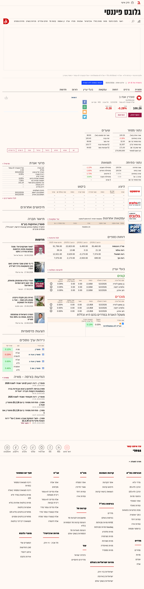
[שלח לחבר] (85, 112)
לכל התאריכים (10, 198)
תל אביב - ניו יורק (51, 543)
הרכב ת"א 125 (134, 491)
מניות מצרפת (107, 541)
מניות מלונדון (107, 531)
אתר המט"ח (81, 482)
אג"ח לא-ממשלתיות (98, 75)
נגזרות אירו (135, 524)
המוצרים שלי (25, 543)
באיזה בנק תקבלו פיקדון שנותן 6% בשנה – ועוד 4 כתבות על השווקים (22, 300)
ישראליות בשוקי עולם (104, 581)
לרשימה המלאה (55, 270)
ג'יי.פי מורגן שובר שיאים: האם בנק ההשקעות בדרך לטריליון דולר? (20, 266)
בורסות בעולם (107, 518)
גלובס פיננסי (122, 12)
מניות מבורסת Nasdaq (103, 527)
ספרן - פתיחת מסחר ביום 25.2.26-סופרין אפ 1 (23, 411)
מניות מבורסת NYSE (104, 522)
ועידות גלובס (25, 556)
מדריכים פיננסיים (78, 559)
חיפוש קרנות (107, 487)
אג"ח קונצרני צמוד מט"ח (48, 516)
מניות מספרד (107, 550)
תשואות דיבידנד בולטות (21, 521)
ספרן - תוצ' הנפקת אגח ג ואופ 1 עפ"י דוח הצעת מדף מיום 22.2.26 (25, 419)
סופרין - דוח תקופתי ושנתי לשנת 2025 (26, 397)
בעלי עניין (88, 89)
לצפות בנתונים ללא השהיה (92, 83)
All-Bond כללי (111, 75)
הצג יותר (25, 423)
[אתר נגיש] (6, 21)
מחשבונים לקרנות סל (77, 518)
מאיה (6, 378)
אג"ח (138, 564)
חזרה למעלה (135, 461)
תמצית (138, 89)
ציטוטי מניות (135, 496)
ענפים (138, 559)
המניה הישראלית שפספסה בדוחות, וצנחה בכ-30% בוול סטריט (21, 317)
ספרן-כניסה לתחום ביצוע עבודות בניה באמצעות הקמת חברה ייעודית (26, 390)
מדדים (110, 513)
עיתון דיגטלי (26, 552)
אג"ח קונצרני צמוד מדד (48, 512)
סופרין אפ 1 (35, 368)
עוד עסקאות (54, 219)
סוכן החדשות (25, 547)
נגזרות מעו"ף (135, 505)
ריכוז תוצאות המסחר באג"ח (19, 490)
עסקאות (103, 89)
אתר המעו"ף (135, 501)
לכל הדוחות (54, 238)
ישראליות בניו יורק (105, 572)
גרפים (126, 89)
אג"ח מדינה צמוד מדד (49, 507)
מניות (138, 555)
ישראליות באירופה (105, 576)
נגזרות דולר (135, 519)
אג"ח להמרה (53, 521)
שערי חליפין (81, 487)
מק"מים (55, 487)
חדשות (63, 89)
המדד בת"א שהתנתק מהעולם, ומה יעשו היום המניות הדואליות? (20, 283)
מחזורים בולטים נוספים (21, 516)
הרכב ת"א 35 (135, 487)
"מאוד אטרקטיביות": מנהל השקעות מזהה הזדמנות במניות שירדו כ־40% (22, 249)
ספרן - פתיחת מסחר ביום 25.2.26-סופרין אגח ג (25, 403)
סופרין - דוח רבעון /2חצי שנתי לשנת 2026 (25, 383)
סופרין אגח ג (34, 361)
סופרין (37, 349)
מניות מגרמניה (107, 536)
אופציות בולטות (24, 507)
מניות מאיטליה (107, 545)
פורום (75, 89)
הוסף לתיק (134, 115)
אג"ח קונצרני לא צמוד (81, 75)
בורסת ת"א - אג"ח (124, 75)
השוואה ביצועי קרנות (104, 491)
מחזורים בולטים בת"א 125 (20, 512)
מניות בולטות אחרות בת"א (20, 502)
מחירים (137, 550)
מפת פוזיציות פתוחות (131, 510)
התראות (121, 115)
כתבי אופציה (135, 515)
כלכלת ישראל (80, 555)
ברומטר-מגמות (134, 528)
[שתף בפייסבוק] (85, 102)
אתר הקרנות (108, 482)
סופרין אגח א (34, 354)
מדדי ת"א (136, 482)
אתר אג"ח (54, 482)
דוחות (115, 89)
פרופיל (7, 163)
